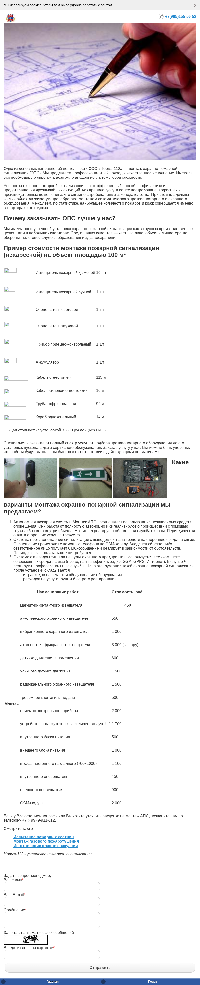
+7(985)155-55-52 (180, 16)
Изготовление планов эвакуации (45, 846)
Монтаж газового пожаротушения (46, 841)
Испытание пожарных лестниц (43, 837)
